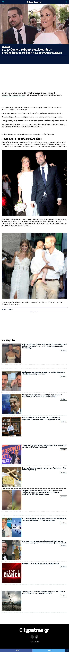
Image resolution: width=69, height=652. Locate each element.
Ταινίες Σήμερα (34, 642)
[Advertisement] (34, 324)
